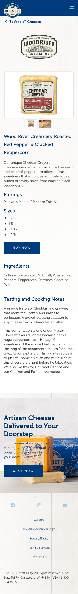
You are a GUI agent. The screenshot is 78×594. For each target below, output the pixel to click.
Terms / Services (39, 547)
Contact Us (39, 557)
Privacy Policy (39, 538)
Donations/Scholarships (39, 529)
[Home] (12, 13)
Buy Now (22, 247)
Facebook (13, 505)
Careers (39, 519)
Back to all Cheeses (25, 22)
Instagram (39, 505)
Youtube (65, 505)
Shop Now (23, 471)
